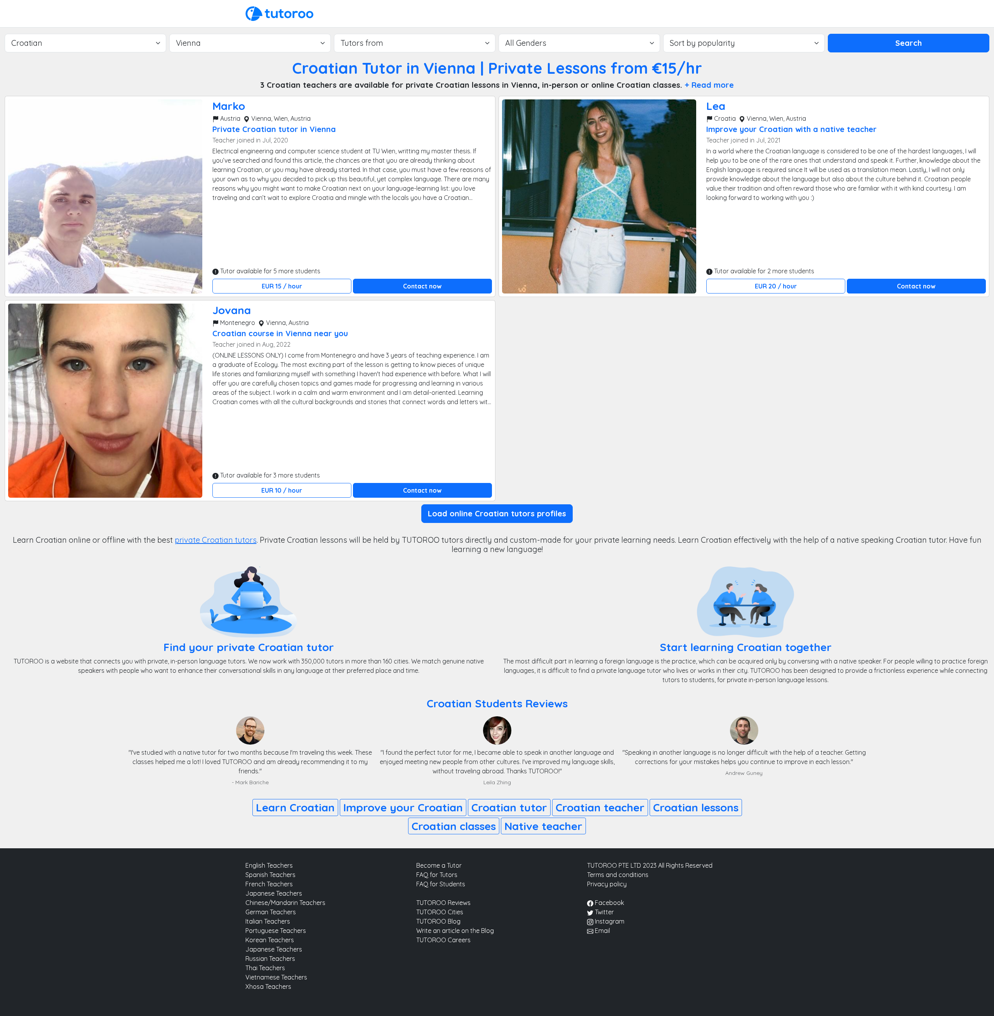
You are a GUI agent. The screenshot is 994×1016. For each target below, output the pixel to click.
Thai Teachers (265, 968)
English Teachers (269, 865)
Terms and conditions (617, 875)
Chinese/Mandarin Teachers (285, 903)
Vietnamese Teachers (276, 977)
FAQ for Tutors (436, 875)
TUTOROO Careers (443, 940)
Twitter (603, 912)
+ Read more (709, 85)
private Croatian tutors (216, 540)
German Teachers (270, 912)
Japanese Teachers (273, 893)
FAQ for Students (440, 884)
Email (601, 930)
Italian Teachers (267, 921)
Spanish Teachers (270, 875)
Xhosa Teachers (268, 986)
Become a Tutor (439, 865)
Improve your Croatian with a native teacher (791, 129)
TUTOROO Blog (438, 921)
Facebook (608, 903)
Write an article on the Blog (455, 930)
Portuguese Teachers (275, 930)
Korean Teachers (269, 940)
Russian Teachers (270, 958)
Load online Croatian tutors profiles (497, 513)
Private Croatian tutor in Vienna (274, 129)
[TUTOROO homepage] (279, 13)
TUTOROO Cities (439, 912)
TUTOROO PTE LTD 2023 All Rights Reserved (649, 865)
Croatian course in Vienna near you (280, 333)
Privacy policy (607, 884)
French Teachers (269, 884)
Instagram (608, 921)
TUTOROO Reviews (443, 903)
